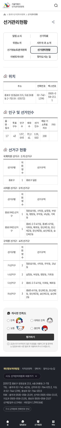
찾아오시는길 (49, 368)
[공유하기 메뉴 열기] (53, 22)
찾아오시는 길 (44, 56)
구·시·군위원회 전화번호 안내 (17, 409)
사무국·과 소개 (44, 42)
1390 (35, 402)
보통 (12, 328)
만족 (12, 320)
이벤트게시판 (17, 56)
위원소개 (17, 42)
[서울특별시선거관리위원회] (19, 5)
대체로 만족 (39, 320)
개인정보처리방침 (11, 368)
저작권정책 (27, 368)
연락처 (37, 368)
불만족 (37, 328)
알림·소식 (17, 36)
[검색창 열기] (56, 5)
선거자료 (44, 36)
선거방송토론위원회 (17, 49)
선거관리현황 (43, 49)
